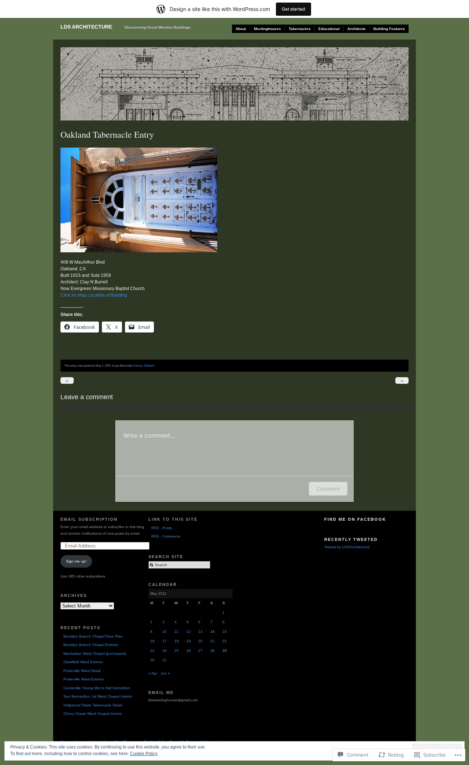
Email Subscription (89, 519)
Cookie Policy (144, 753)
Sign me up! (76, 561)
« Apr (152, 673)
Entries (137, 365)
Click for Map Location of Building (93, 295)
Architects (356, 29)
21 (212, 641)
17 (164, 641)
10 (164, 632)
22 (224, 641)
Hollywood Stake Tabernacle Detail (92, 705)
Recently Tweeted (351, 539)
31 (164, 660)
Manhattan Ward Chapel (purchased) (94, 653)
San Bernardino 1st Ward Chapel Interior (97, 696)
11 (176, 632)
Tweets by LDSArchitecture (347, 547)
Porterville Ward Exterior (83, 679)
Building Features (389, 29)
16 (152, 641)
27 (200, 651)
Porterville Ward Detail (81, 671)
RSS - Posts (161, 528)
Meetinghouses (267, 29)
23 (152, 651)
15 (224, 632)
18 (176, 641)
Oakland (149, 365)
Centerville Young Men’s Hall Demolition (96, 688)
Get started (293, 9)
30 (152, 660)
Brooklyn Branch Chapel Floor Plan (93, 636)
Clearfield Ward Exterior (83, 662)
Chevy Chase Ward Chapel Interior (92, 714)
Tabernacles (300, 29)
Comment (328, 489)
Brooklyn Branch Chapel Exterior (90, 645)
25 (176, 651)
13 (200, 632)
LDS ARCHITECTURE (86, 27)
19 (189, 641)
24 (164, 651)
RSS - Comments (165, 536)
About (241, 29)
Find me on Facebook (355, 519)
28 (212, 651)
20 (200, 641)
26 (189, 651)
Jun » (165, 673)
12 (189, 632)
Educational (329, 29)
